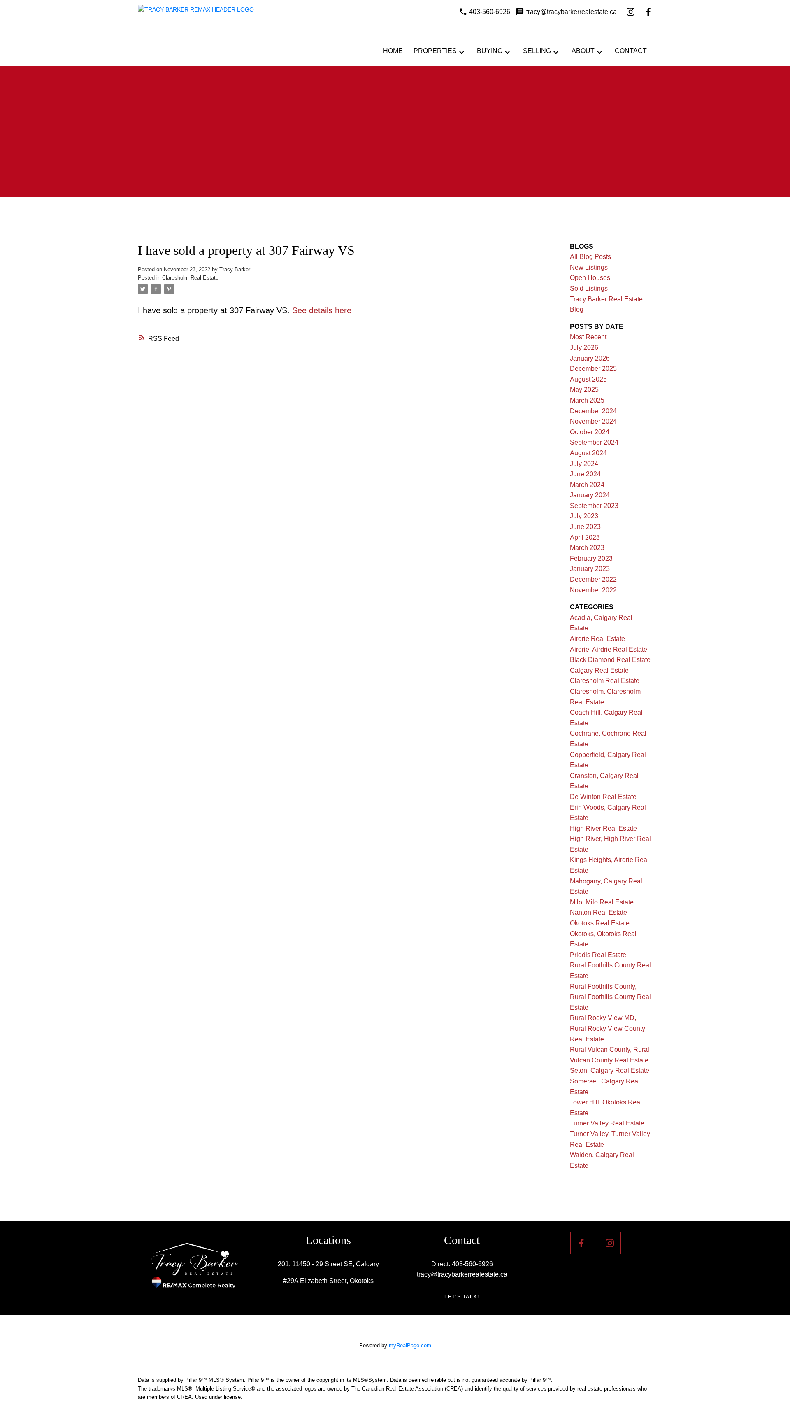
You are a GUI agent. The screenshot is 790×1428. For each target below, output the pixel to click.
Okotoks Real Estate (600, 923)
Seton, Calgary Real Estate (609, 1070)
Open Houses (590, 277)
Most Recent (588, 336)
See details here (321, 310)
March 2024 (587, 484)
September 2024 (594, 442)
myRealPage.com (410, 1345)
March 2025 (587, 400)
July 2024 (584, 463)
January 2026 (590, 358)
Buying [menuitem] (489, 50)
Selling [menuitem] (537, 50)
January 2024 (590, 495)
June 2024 (585, 474)
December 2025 (593, 368)
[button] (462, 1297)
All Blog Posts (590, 256)
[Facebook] (648, 12)
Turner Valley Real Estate (607, 1123)
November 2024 (593, 421)
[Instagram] (630, 12)
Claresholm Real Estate (190, 278)
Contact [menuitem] (631, 50)
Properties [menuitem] (435, 50)
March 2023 (587, 547)
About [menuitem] (583, 50)
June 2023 (585, 526)
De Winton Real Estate (603, 796)
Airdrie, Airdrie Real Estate (608, 649)
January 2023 (590, 568)
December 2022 (593, 579)
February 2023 (591, 558)
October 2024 (589, 432)
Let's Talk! (461, 1297)
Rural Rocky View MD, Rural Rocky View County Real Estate (607, 1028)
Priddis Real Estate (598, 954)
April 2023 (585, 537)
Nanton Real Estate (598, 912)
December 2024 (593, 411)
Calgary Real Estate (599, 670)
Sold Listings (589, 288)
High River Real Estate (603, 828)
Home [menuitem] (393, 50)
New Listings (589, 267)
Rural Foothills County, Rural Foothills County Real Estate (610, 997)
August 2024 (588, 453)
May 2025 (584, 389)
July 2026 (584, 347)
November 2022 (593, 590)
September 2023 (594, 505)
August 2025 (588, 379)
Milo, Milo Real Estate (602, 902)
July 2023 (584, 515)
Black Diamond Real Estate (610, 659)
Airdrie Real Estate (597, 638)
